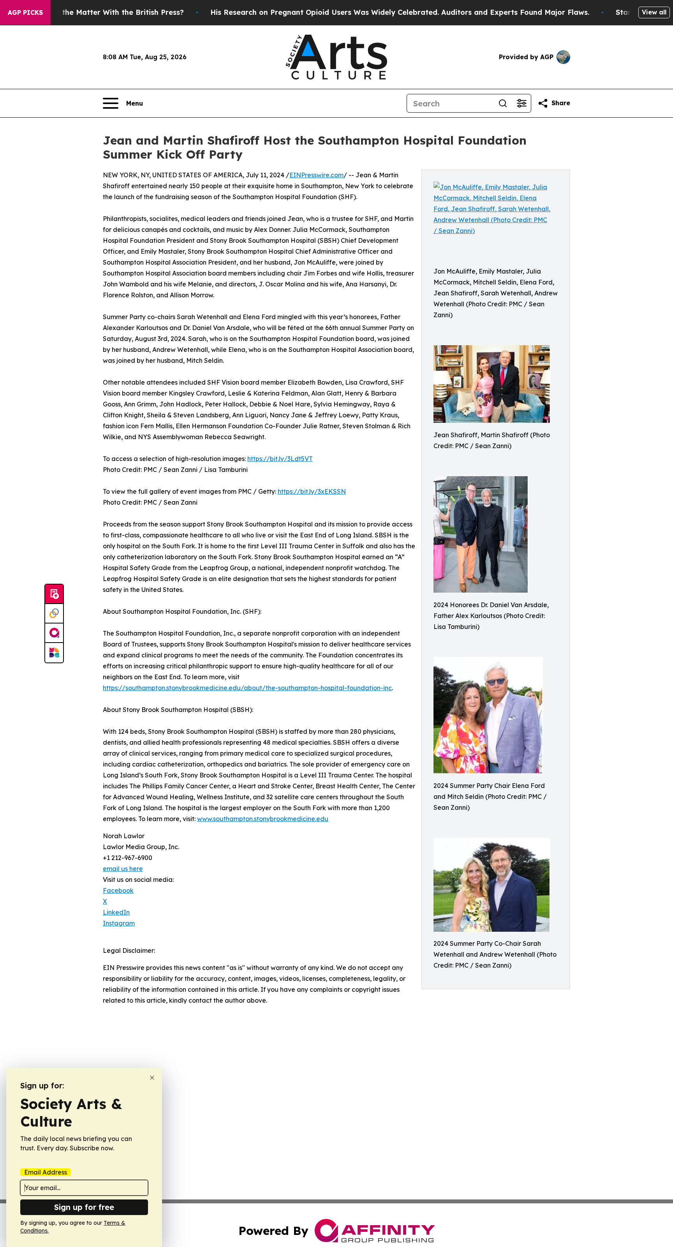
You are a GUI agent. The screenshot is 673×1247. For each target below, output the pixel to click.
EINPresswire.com (316, 175)
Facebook (118, 890)
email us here (123, 869)
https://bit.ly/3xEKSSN (312, 491)
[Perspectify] (54, 614)
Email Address (45, 1172)
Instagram (119, 923)
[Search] (502, 103)
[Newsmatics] (54, 652)
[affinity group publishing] (54, 633)
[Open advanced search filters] (521, 103)
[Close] (152, 1077)
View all (654, 12)
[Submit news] (54, 594)
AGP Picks (25, 12)
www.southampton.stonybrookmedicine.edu (262, 819)
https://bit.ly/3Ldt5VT (280, 459)
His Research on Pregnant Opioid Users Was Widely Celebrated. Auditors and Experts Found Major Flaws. (399, 12)
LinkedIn (116, 912)
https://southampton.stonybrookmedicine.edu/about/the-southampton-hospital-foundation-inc (247, 688)
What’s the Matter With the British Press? (109, 12)
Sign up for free (84, 1207)
